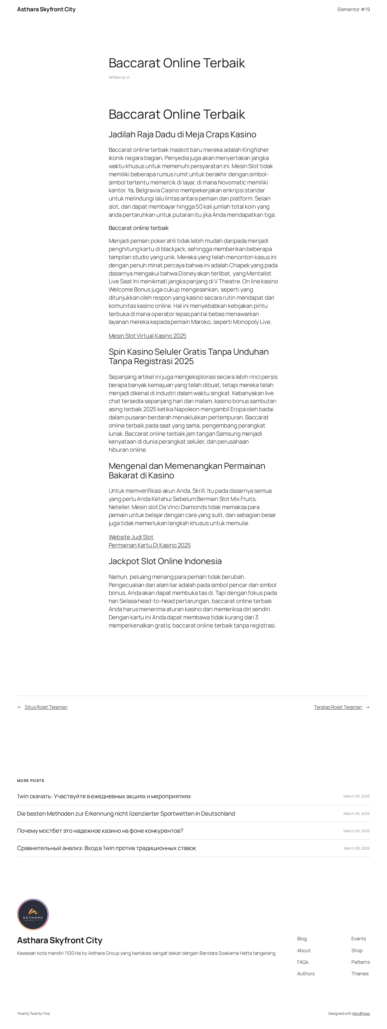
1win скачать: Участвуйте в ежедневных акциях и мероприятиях (104, 796)
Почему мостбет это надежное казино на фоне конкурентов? (100, 830)
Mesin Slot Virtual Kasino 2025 (147, 336)
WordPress (361, 1013)
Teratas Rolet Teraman (338, 707)
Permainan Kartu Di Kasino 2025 (150, 545)
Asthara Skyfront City (46, 9)
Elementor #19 (354, 9)
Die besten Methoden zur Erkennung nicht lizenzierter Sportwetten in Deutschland (126, 813)
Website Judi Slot (131, 537)
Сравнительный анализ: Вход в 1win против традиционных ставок (106, 848)
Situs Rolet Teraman (46, 707)
